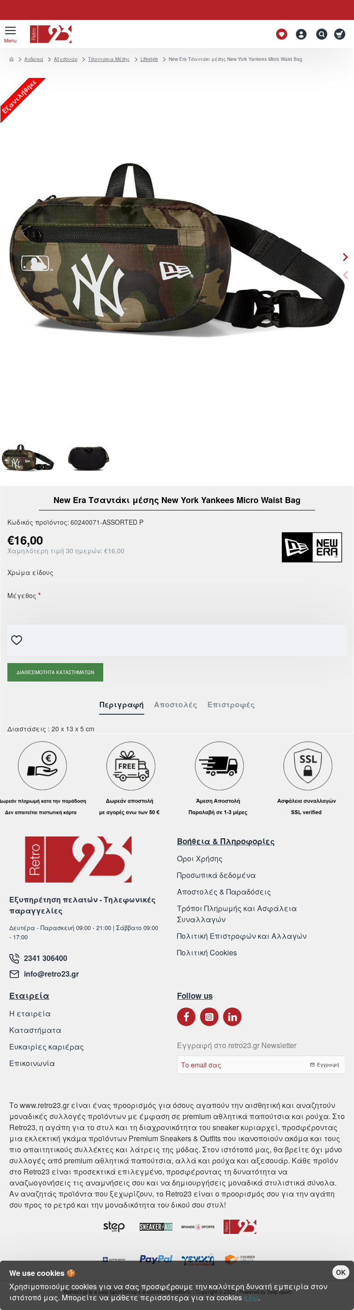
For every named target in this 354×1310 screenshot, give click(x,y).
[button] (345, 275)
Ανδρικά (33, 59)
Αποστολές (175, 705)
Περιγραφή (122, 705)
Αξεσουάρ (65, 59)
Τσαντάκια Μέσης (109, 59)
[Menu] (10, 34)
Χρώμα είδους (30, 573)
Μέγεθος (21, 596)
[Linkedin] (232, 1017)
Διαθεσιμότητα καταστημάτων (55, 672)
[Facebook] (186, 1017)
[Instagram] (209, 1017)
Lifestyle (149, 59)
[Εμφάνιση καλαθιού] (341, 34)
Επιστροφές (231, 705)
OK (341, 1272)
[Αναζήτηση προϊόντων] (319, 34)
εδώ (251, 1297)
